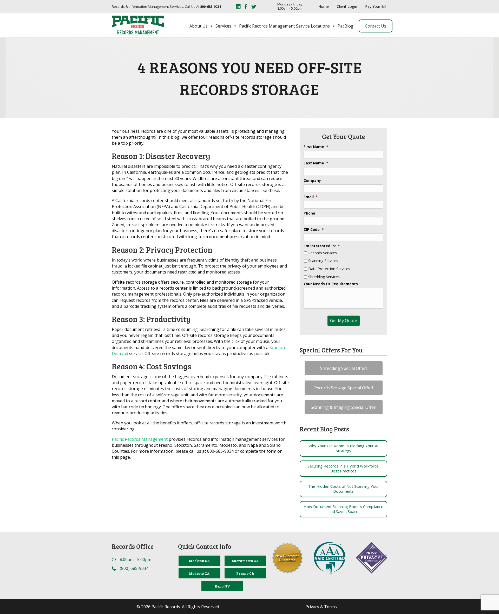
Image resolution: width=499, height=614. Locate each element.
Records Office (133, 546)
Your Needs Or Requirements (331, 284)
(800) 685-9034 (134, 568)
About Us (198, 26)
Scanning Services (323, 261)
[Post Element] (343, 448)
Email (311, 197)
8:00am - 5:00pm (135, 559)
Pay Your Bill (375, 6)
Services (223, 26)
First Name (316, 147)
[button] (344, 368)
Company (312, 180)
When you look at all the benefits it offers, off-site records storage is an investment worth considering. (199, 426)
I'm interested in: (322, 246)
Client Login (347, 6)
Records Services (322, 253)
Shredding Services (324, 277)
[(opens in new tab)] (329, 558)
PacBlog (345, 26)
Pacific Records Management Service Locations (284, 26)
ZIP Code (314, 229)
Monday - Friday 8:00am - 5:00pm (290, 6)
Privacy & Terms (321, 607)
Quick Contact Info (204, 546)
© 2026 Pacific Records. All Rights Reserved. (178, 607)
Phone (309, 213)
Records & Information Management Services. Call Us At (166, 6)
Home (323, 6)
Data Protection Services (329, 269)
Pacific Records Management (140, 439)
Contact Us (375, 26)
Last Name (316, 163)
